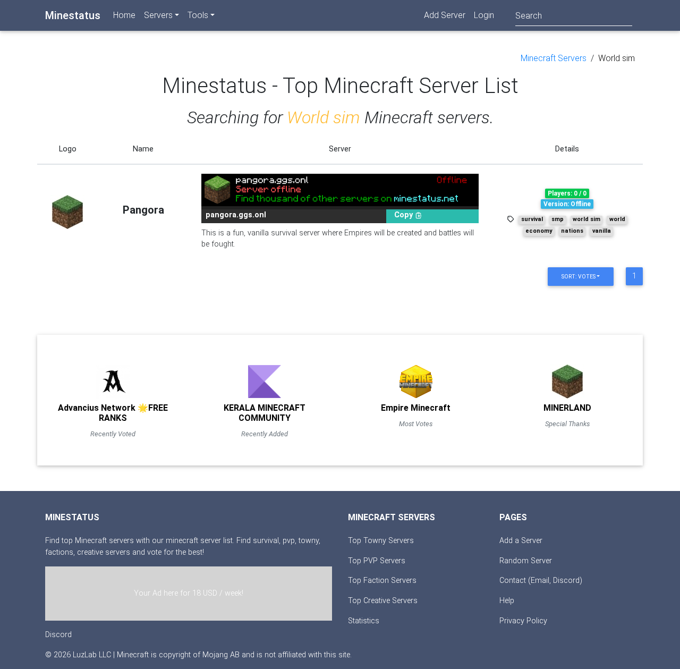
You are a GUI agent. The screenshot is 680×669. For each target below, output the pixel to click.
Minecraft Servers (553, 58)
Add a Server (520, 540)
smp (557, 219)
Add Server (444, 15)
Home (124, 15)
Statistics (363, 620)
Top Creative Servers (383, 600)
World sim (616, 58)
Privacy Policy (523, 620)
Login (484, 15)
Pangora (143, 210)
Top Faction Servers (382, 580)
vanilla (601, 230)
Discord (58, 634)
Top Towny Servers (381, 540)
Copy (404, 214)
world (617, 219)
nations (572, 230)
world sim (586, 219)
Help (506, 600)
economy (538, 230)
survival (532, 219)
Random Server (525, 560)
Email (540, 580)
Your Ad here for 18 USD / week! (188, 593)
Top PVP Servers (376, 560)
